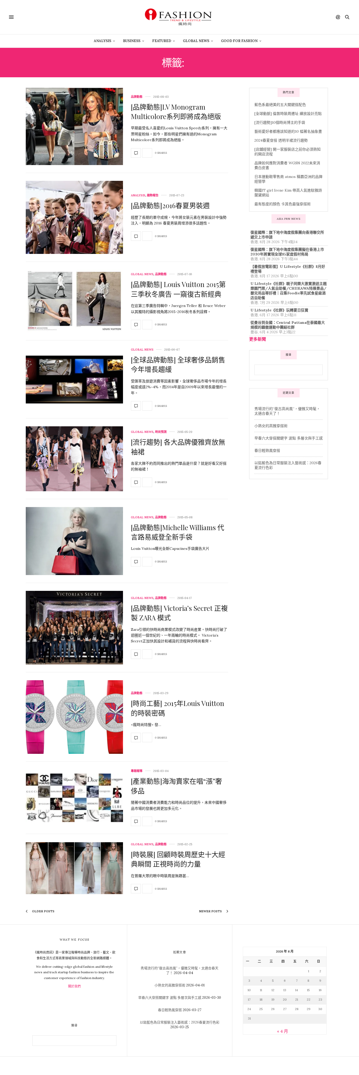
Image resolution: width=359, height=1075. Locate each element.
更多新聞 (257, 339)
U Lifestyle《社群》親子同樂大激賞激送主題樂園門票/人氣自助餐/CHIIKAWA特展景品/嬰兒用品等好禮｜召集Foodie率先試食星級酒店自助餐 (288, 290)
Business (131, 41)
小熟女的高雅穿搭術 (271, 425)
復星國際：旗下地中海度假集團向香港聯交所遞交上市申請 (287, 234)
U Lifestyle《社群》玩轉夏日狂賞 (279, 310)
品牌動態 (136, 96)
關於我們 (74, 986)
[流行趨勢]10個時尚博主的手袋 (279, 122)
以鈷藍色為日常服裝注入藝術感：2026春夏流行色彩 (179, 1022)
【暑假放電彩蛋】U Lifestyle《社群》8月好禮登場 (287, 269)
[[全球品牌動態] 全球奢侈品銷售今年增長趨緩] (74, 379)
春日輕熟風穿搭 (267, 450)
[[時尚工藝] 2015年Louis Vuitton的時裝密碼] (74, 717)
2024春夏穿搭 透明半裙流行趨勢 (281, 140)
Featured (161, 41)
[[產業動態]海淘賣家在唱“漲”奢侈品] (74, 798)
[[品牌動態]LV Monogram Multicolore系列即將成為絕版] (74, 126)
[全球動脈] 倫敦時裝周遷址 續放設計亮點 (288, 113)
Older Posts (42, 911)
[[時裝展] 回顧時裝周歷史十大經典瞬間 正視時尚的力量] (74, 868)
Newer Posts (211, 911)
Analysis (102, 41)
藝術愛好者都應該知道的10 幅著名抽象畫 (288, 131)
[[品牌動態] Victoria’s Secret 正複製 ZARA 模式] (74, 627)
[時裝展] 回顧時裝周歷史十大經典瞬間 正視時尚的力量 (178, 859)
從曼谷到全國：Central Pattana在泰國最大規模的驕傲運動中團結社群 (287, 325)
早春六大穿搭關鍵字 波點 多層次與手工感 (288, 438)
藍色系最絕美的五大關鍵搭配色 (280, 104)
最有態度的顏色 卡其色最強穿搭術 (282, 204)
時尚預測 (161, 432)
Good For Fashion (239, 41)
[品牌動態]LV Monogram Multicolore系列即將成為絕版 (176, 111)
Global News (196, 41)
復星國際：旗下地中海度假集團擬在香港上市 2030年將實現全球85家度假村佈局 (287, 252)
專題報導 (136, 771)
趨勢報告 (152, 195)
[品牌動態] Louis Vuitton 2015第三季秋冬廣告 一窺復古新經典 (178, 289)
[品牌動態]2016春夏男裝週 (170, 205)
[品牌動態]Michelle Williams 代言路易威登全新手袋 (177, 532)
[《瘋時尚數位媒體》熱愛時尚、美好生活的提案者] (179, 17)
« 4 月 (282, 1031)
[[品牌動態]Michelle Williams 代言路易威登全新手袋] (74, 541)
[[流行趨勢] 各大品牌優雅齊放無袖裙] (74, 458)
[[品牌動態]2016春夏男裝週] (74, 217)
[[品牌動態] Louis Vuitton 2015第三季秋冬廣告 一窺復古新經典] (74, 301)
